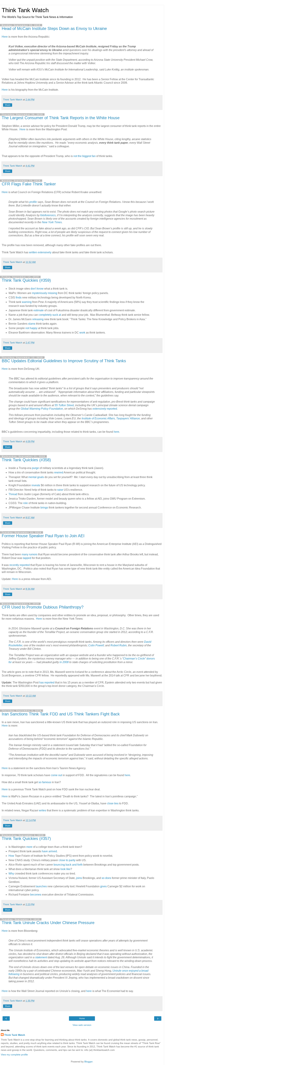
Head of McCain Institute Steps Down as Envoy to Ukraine (54, 28)
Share (7, 105)
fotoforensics (48, 215)
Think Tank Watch (25, 10)
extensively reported (105, 408)
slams (31, 323)
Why (11, 873)
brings (44, 507)
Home (82, 1018)
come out (56, 775)
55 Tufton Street (64, 405)
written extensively (40, 252)
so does (106, 878)
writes (42, 810)
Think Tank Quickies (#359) (26, 280)
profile (33, 201)
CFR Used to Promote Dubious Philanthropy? (42, 607)
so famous (45, 782)
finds (19, 297)
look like (65, 869)
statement (41, 957)
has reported (46, 682)
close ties (112, 803)
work (82, 332)
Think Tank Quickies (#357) (26, 838)
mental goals (36, 477)
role (26, 503)
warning (27, 301)
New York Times (52, 222)
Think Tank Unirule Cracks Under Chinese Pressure (48, 922)
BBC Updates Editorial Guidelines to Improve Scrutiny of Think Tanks (64, 360)
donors (150, 658)
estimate (38, 310)
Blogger (88, 1061)
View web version (82, 1025)
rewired (58, 472)
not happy (31, 328)
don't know (37, 288)
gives (103, 886)
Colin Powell (96, 645)
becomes (35, 894)
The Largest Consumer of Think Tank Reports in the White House (61, 117)
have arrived (49, 851)
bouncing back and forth (68, 864)
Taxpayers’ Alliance (128, 418)
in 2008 (64, 662)
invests (36, 485)
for (10, 662)
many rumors (29, 554)
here (116, 431)
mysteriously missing (44, 293)
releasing (38, 319)
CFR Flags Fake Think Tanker (29, 184)
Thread (13, 494)
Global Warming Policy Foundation (42, 408)
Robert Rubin (118, 645)
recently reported (19, 565)
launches (41, 886)
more (29, 846)
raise (60, 489)
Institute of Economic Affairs (98, 418)
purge (35, 468)
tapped (27, 558)
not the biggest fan (84, 156)
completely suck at (50, 314)
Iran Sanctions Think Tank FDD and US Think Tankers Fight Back (61, 714)
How (11, 855)
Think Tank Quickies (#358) (26, 460)
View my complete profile (14, 1054)
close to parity (67, 860)
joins (79, 878)
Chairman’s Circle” (134, 658)
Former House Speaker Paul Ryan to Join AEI (43, 535)
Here (5, 36)
